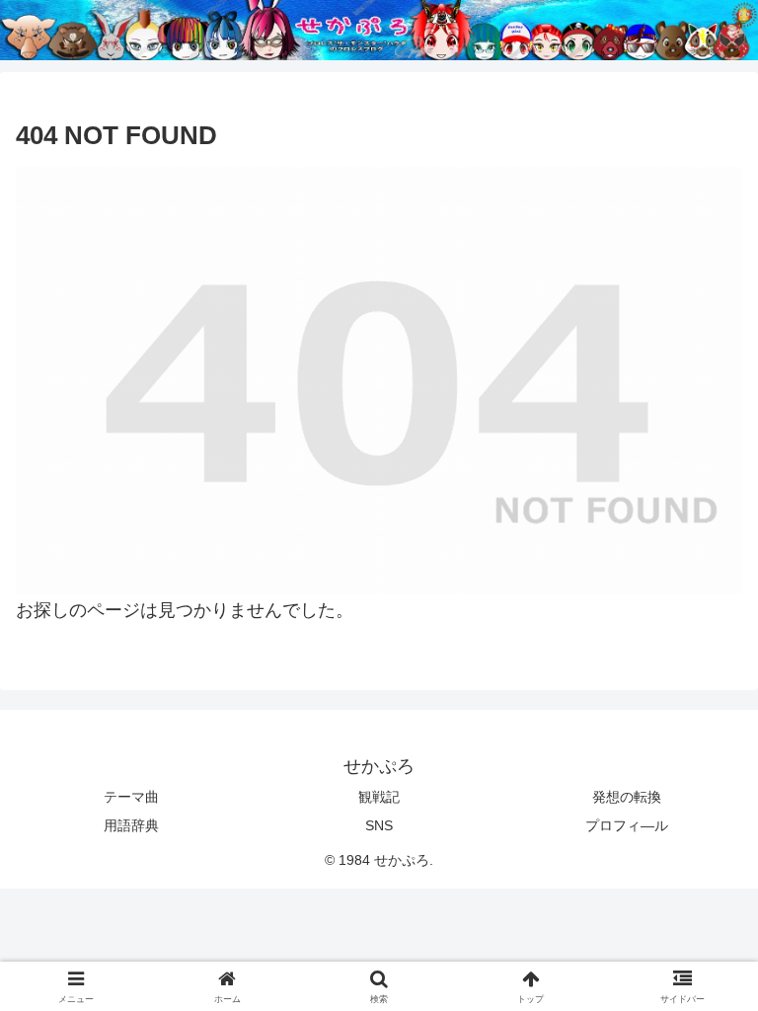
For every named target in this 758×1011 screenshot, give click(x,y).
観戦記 (379, 797)
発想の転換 (626, 797)
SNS (379, 825)
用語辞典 (131, 825)
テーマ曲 (131, 797)
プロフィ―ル (626, 825)
